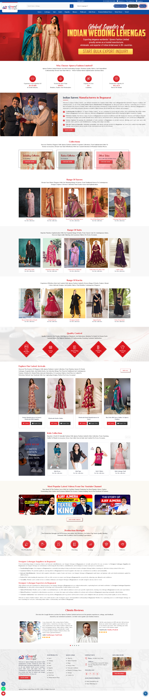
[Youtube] (86, 673)
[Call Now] (145, 693)
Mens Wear (118, 12)
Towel (127, 12)
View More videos (74, 519)
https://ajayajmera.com (92, 681)
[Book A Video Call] (3, 684)
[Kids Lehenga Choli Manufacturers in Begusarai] (120, 455)
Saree (39, 12)
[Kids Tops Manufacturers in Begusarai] (78, 455)
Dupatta (67, 12)
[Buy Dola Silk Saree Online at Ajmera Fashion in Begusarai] (117, 396)
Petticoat (83, 12)
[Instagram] (93, 673)
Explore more (29, 161)
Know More (69, 130)
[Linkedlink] (97, 673)
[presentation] (126, 437)
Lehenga (47, 12)
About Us (121, 1)
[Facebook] (90, 673)
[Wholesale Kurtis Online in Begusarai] (60, 396)
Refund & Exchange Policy (74, 670)
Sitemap (70, 672)
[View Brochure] (121, 664)
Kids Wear (92, 12)
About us (70, 658)
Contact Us (131, 1)
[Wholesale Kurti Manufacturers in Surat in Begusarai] (89, 396)
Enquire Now (37, 423)
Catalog (26, 423)
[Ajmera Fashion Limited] (10, 7)
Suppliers (140, 1)
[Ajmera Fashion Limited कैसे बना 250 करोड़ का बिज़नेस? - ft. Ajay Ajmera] (36, 504)
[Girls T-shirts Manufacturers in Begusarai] (99, 455)
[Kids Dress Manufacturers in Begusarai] (57, 455)
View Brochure (119, 673)
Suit (54, 12)
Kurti (60, 12)
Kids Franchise (133, 6)
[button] (70, 645)
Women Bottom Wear (105, 12)
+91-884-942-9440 (110, 1)
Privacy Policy (71, 665)
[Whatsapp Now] (3, 689)
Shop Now (143, 6)
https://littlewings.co (91, 683)
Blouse (75, 12)
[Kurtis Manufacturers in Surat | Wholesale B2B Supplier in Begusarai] (32, 396)
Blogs (69, 663)
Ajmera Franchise (120, 6)
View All (125, 370)
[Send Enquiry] (3, 693)
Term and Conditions (73, 668)
